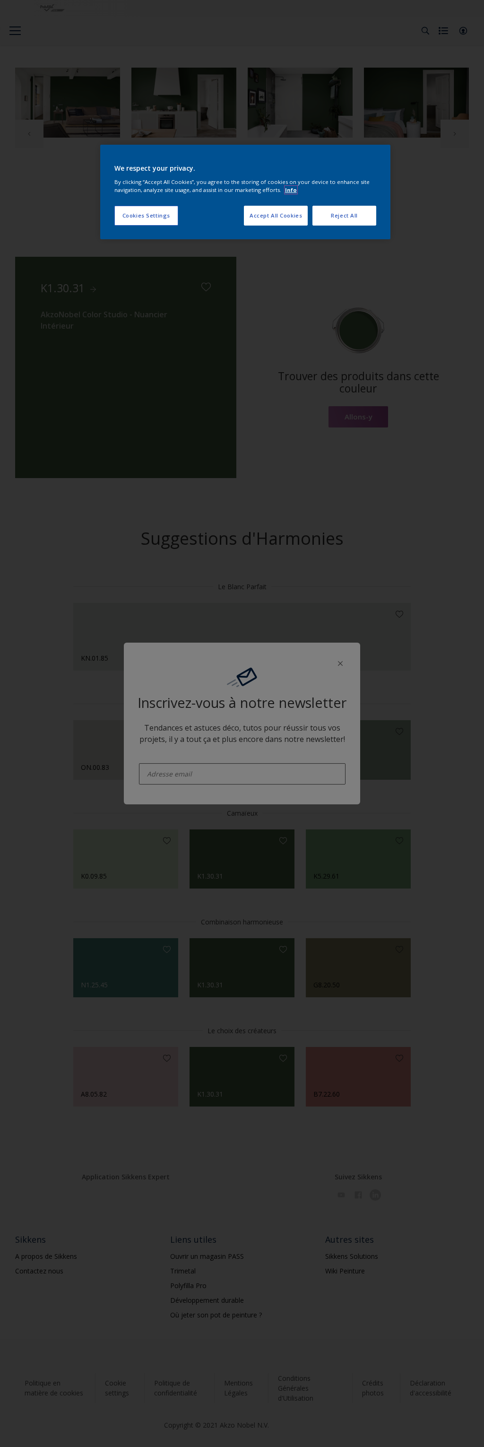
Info (291, 189)
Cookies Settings (146, 215)
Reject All (344, 215)
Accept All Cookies (276, 215)
